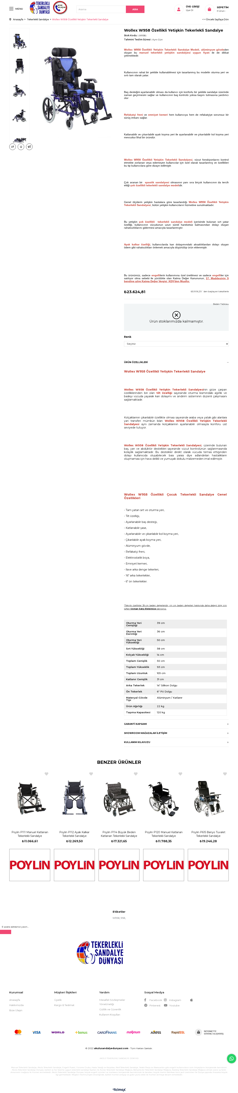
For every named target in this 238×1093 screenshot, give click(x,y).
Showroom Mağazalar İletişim (145, 733)
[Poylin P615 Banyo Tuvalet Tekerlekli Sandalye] (208, 797)
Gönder (5, 932)
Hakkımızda (16, 1005)
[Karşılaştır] (12, 147)
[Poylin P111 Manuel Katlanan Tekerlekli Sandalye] (29, 797)
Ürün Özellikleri (136, 362)
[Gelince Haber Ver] (29, 147)
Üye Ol (189, 10)
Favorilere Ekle (46, 774)
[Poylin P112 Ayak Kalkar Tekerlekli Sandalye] (74, 797)
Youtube (174, 1005)
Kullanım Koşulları (109, 1014)
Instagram (175, 1000)
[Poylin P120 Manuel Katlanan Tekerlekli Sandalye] (163, 797)
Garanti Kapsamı (135, 724)
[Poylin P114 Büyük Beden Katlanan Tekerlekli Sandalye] (119, 797)
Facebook (155, 1000)
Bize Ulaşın (15, 1010)
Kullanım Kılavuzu (137, 742)
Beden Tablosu (221, 304)
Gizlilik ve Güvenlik (110, 1009)
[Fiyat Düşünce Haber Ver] (21, 147)
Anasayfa (14, 999)
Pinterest (154, 1005)
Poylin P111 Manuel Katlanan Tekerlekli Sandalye (30, 834)
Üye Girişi (192, 6)
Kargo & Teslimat (64, 1005)
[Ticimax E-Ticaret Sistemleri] (119, 1090)
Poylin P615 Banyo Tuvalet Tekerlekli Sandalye (208, 834)
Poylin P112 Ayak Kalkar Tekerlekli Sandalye (74, 834)
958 (123, 917)
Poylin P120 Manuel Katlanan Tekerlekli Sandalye (164, 834)
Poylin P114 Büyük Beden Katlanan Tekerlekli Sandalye (119, 834)
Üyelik (58, 999)
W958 (116, 917)
